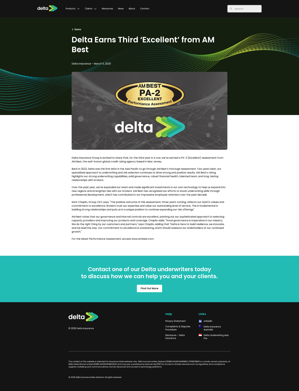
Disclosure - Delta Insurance (175, 337)
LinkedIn (208, 321)
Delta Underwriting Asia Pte (216, 337)
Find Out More (149, 288)
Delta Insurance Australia (212, 328)
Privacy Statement (175, 321)
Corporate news (82, 60)
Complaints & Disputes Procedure (177, 328)
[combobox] (247, 8)
